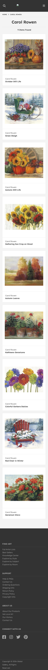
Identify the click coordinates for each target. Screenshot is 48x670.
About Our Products (11, 611)
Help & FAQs (7, 579)
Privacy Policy (8, 594)
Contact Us (7, 582)
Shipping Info (8, 588)
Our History (7, 617)
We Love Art (7, 614)
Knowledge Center (10, 555)
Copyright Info (8, 597)
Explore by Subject (10, 561)
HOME (4, 14)
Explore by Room (10, 564)
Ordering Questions (11, 585)
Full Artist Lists (8, 549)
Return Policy (8, 591)
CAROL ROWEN (16, 14)
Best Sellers (7, 552)
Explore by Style (9, 558)
